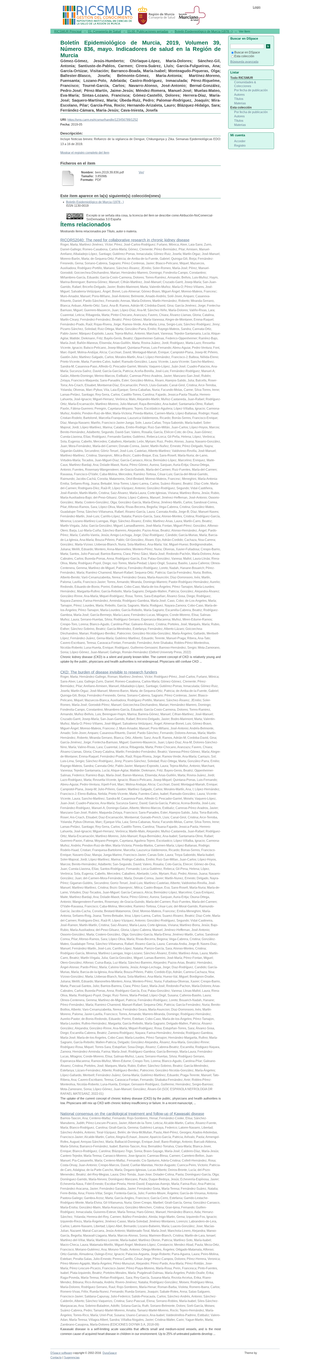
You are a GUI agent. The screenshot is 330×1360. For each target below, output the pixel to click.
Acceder (239, 141)
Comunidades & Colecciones (245, 84)
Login (256, 7)
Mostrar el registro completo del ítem (84, 152)
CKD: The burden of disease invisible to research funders (108, 672)
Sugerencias (72, 1357)
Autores (239, 94)
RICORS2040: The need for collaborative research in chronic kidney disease (124, 240)
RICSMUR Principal (68, 31)
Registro (240, 145)
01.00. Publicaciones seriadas (147, 31)
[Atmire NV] (269, 1354)
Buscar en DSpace (247, 52)
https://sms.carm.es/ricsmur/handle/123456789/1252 (102, 119)
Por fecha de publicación (251, 90)
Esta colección (244, 56)
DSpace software (61, 1352)
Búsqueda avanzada (244, 61)
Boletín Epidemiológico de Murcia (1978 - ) (203, 31)
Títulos (238, 98)
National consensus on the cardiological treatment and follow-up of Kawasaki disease (132, 1114)
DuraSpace (110, 1352)
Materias (240, 103)
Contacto (56, 1357)
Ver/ (141, 172)
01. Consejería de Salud (104, 31)
